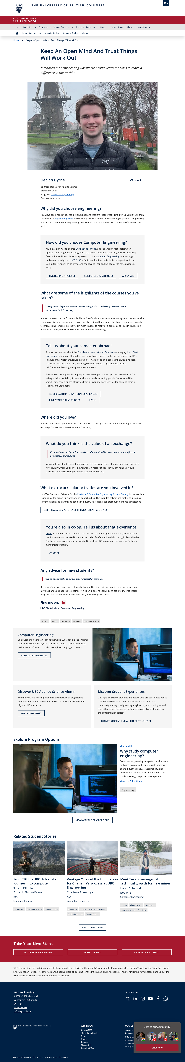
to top (177, 1055)
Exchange (77, 621)
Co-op (49, 533)
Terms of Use (38, 1057)
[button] (157, 1047)
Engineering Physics (86, 248)
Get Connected (30, 713)
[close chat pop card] (178, 1025)
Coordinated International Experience (96, 352)
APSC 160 (76, 260)
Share (137, 179)
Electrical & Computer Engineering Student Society (102, 494)
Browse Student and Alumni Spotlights (124, 721)
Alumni (85, 33)
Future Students (29, 33)
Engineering (65, 621)
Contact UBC (86, 1030)
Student (45, 621)
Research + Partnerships (86, 27)
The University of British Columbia (19, 8)
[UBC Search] (166, 4)
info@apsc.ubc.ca (22, 1011)
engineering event (63, 218)
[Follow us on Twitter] (128, 998)
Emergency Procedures (22, 1057)
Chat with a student (146, 952)
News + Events (117, 27)
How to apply (92, 952)
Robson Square (132, 1041)
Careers (84, 1042)
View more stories (92, 927)
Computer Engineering (62, 194)
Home (17, 27)
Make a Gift (86, 1045)
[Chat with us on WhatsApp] (165, 998)
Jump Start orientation (63, 400)
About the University (89, 1033)
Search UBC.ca (87, 1048)
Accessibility (63, 1057)
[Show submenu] (35, 27)
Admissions (28, 27)
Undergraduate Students (49, 33)
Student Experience (61, 27)
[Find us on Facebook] (158, 998)
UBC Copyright (50, 1057)
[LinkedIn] (63, 602)
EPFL (91, 400)
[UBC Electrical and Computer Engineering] (92, 608)
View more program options (92, 820)
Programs (43, 27)
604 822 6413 (20, 1007)
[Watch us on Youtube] (150, 998)
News (83, 1036)
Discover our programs (38, 952)
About (129, 27)
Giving (102, 27)
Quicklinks (142, 27)
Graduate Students (71, 33)
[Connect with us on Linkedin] (135, 998)
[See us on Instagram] (143, 998)
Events (84, 1039)
